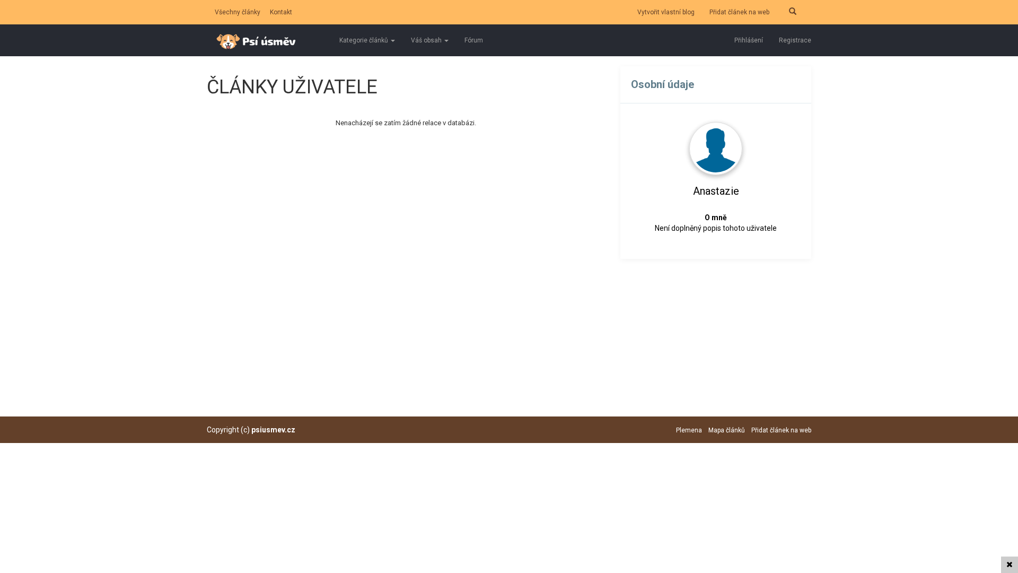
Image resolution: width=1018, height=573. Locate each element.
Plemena (689, 430)
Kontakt (281, 12)
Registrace (795, 40)
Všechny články (237, 12)
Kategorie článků (364, 40)
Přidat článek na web (739, 12)
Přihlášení (748, 40)
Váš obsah (427, 40)
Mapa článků (726, 430)
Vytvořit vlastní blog (666, 12)
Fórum (473, 40)
